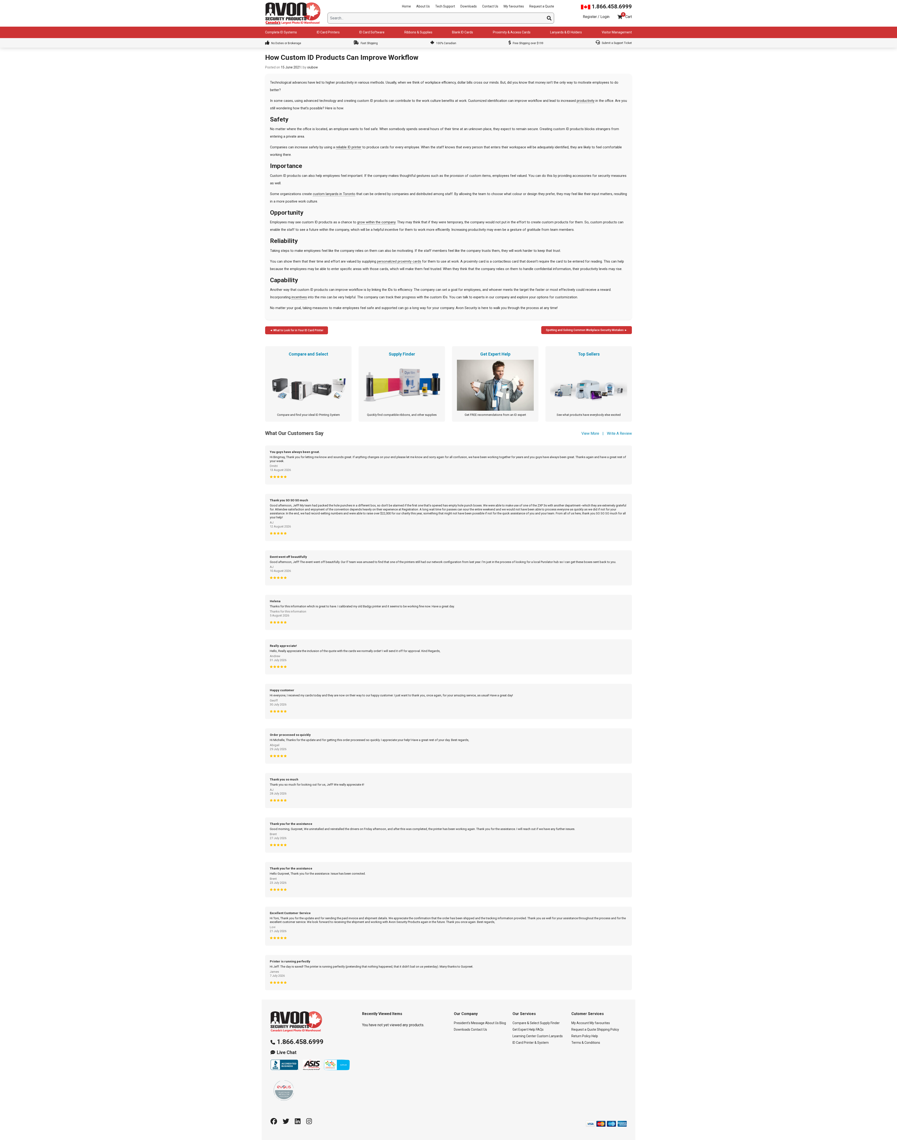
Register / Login (596, 16)
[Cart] (619, 16)
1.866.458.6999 (611, 6)
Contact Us (490, 6)
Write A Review (619, 433)
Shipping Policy (608, 1029)
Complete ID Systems (281, 32)
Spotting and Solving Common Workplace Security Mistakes (585, 330)
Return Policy (581, 1036)
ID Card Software (371, 32)
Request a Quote (541, 6)
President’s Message (469, 1023)
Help (594, 1036)
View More (590, 433)
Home (406, 6)
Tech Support (445, 6)
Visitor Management (617, 32)
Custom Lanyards (550, 1036)
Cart (628, 16)
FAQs (540, 1029)
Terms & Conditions (585, 1042)
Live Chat (286, 1052)
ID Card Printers (328, 32)
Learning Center (524, 1036)
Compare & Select (526, 1023)
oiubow (312, 67)
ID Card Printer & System (531, 1042)
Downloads (468, 6)
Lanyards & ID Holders (566, 32)
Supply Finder (550, 1023)
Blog (502, 1023)
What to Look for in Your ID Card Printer (298, 330)
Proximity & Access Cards (511, 32)
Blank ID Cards (462, 32)
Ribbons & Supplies (418, 32)
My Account (580, 1023)
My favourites (514, 6)
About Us (423, 6)
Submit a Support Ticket (616, 43)
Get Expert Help (524, 1029)
